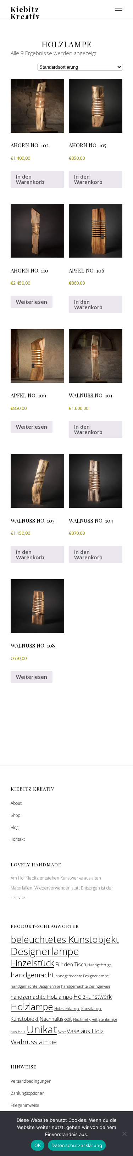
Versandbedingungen (31, 1081)
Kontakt (18, 839)
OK (37, 1145)
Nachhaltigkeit (56, 1018)
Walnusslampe (34, 1041)
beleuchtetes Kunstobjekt (65, 939)
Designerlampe (45, 951)
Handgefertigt (99, 964)
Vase (62, 1031)
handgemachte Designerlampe (82, 975)
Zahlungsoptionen (28, 1093)
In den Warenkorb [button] (30, 179)
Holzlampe (32, 1007)
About (16, 803)
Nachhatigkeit (85, 1019)
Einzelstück (32, 963)
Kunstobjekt (25, 1018)
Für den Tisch (70, 964)
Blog (14, 827)
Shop (15, 815)
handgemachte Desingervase (85, 986)
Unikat (42, 1029)
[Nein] (124, 1133)
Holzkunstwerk (92, 996)
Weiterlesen (31, 301)
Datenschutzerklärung (76, 1145)
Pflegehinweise (25, 1105)
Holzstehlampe (67, 1008)
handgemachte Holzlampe (41, 996)
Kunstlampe (91, 1008)
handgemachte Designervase (35, 986)
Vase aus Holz (85, 1031)
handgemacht (32, 975)
